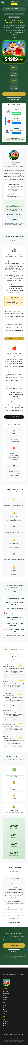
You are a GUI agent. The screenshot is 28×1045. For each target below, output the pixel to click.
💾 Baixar (5, 997)
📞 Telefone (5, 1027)
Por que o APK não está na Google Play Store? (14, 603)
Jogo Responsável (17, 1034)
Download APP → (16, 123)
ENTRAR (13, 1)
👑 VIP (4, 1013)
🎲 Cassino (5, 1007)
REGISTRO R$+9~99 (14, 4)
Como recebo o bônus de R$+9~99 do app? (14, 618)
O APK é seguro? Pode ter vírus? (14, 608)
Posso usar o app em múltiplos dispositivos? (15, 624)
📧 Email (4, 1025)
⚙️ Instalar (5, 999)
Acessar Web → (16, 132)
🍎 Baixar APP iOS (14, 416)
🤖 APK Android (6, 993)
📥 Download (5, 991)
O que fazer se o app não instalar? (14, 635)
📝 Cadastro (5, 1021)
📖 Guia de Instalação (14, 99)
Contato (22, 1034)
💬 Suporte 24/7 (6, 1023)
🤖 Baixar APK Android (14, 338)
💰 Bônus (5, 1011)
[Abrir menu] (26, 3)
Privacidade (6, 1034)
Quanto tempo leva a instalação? (14, 613)
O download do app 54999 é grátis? (14, 598)
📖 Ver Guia (14, 951)
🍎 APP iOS (5, 995)
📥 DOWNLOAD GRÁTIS (14, 94)
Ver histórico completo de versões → (14, 922)
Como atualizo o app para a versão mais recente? (14, 630)
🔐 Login (4, 1019)
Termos (11, 1034)
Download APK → (16, 113)
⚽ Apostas (5, 1009)
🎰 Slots (4, 1005)
